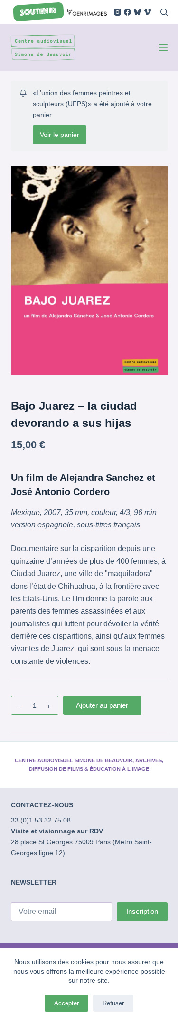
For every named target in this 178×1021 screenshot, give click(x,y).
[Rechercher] (164, 12)
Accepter (66, 1003)
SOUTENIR (38, 12)
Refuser (113, 1003)
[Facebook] (127, 12)
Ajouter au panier (102, 705)
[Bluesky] (137, 12)
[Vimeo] (147, 12)
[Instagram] (117, 12)
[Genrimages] (87, 12)
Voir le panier (59, 134)
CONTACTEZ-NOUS (42, 805)
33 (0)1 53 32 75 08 (41, 820)
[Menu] (163, 47)
